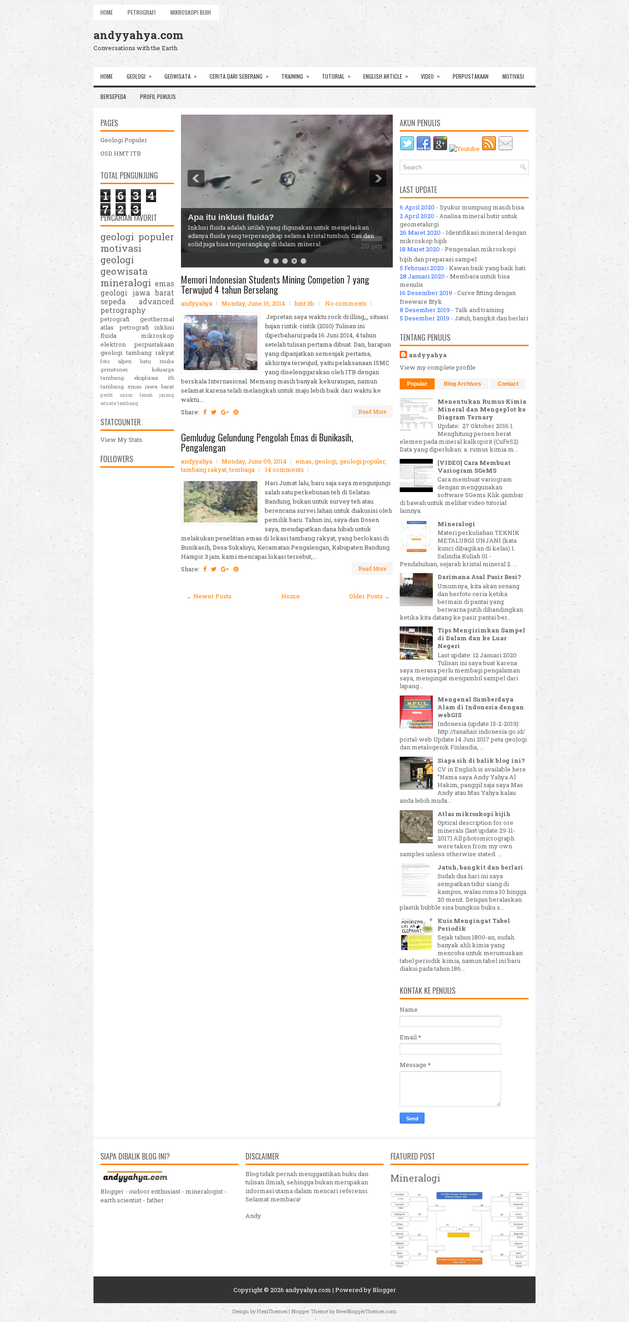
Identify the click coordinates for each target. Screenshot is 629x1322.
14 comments (284, 469)
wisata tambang (119, 403)
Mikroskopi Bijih (190, 12)
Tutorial (336, 76)
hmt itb (304, 303)
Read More (372, 411)
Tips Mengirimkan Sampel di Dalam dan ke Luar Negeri (481, 638)
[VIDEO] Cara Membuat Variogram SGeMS (474, 466)
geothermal (157, 319)
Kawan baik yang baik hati (487, 268)
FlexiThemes (272, 1311)
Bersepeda (113, 96)
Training (295, 76)
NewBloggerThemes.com (366, 1311)
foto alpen (116, 361)
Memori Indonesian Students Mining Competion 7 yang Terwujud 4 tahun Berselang (275, 284)
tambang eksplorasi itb (137, 377)
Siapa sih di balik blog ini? (481, 760)
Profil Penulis (158, 96)
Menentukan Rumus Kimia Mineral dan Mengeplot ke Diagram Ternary (481, 409)
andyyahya (428, 355)
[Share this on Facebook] (205, 412)
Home (106, 12)
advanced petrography (137, 306)
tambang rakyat (204, 469)
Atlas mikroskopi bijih (474, 814)
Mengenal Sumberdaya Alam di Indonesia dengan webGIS (480, 707)
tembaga (242, 469)
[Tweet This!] (214, 412)
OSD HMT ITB (120, 153)
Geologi (139, 76)
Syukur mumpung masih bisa (482, 207)
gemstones (114, 369)
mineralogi (125, 282)
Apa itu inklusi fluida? (231, 217)
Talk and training (479, 310)
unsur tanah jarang (147, 395)
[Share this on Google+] (225, 412)
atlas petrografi (124, 327)
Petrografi (142, 12)
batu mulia (157, 361)
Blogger (384, 1290)
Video (430, 76)
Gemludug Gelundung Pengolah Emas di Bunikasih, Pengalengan (267, 442)
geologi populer (362, 461)
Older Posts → (369, 596)
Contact (508, 384)
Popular (417, 384)
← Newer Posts (209, 596)
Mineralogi (456, 524)
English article (385, 76)
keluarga (163, 369)
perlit (106, 395)
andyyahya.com (138, 35)
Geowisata (180, 76)
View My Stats (121, 439)
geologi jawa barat (137, 292)
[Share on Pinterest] (236, 412)
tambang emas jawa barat (137, 386)
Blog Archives (462, 384)
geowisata (124, 271)
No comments (346, 303)
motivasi (120, 248)
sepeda (113, 301)
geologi (325, 461)
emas (304, 461)
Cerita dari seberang (239, 76)
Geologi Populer (123, 140)
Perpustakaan (471, 76)
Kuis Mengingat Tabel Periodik (473, 924)
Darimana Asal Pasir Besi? (479, 577)
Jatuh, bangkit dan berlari (491, 318)
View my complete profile (438, 367)
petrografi (114, 319)
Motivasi (513, 76)
